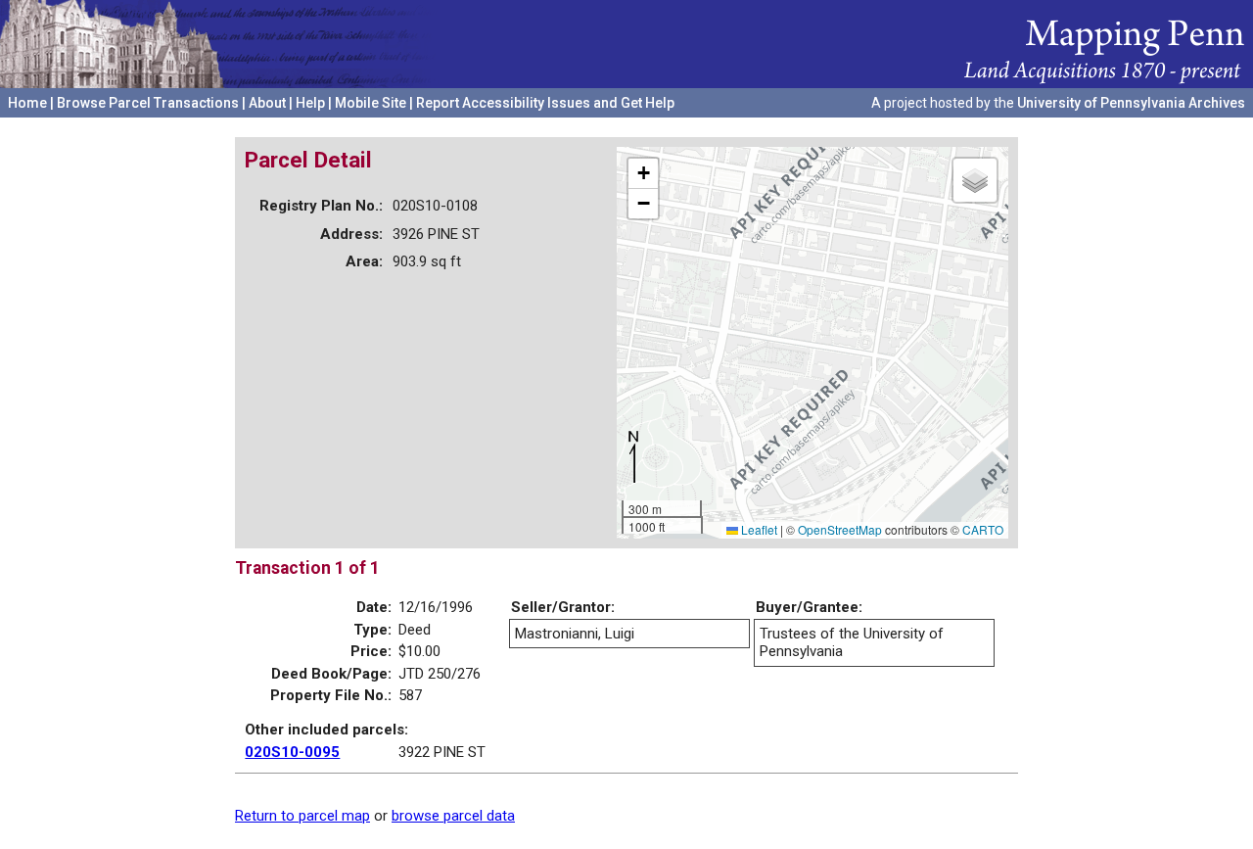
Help (310, 103)
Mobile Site (370, 103)
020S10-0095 (292, 752)
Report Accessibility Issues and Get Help (545, 103)
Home (27, 103)
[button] (643, 174)
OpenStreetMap (840, 529)
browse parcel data (453, 816)
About (267, 103)
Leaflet (757, 529)
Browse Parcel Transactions (148, 103)
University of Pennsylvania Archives (1131, 103)
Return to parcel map (302, 816)
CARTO (982, 529)
